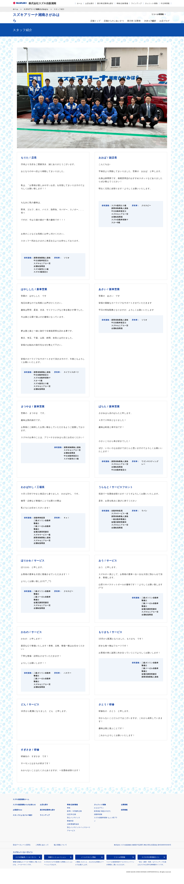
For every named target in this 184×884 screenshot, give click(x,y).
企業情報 (124, 805)
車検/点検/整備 (122, 3)
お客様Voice (17, 810)
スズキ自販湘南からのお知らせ (24, 805)
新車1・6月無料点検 (74, 811)
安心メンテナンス (73, 818)
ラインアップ (136, 3)
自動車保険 (98, 814)
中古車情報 (165, 3)
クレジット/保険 (151, 3)
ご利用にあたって (42, 845)
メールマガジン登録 (88, 857)
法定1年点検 (71, 814)
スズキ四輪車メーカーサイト (26, 857)
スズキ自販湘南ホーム (21, 799)
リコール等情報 (119, 857)
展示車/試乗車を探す (105, 3)
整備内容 (70, 821)
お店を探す (89, 3)
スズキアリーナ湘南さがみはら (36, 9)
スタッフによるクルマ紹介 (22, 815)
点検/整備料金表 (73, 824)
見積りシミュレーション (57, 857)
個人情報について (60, 845)
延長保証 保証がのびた (102, 811)
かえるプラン (99, 808)
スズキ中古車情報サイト (151, 857)
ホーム (79, 3)
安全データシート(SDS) (21, 845)
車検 (68, 808)
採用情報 (124, 810)
